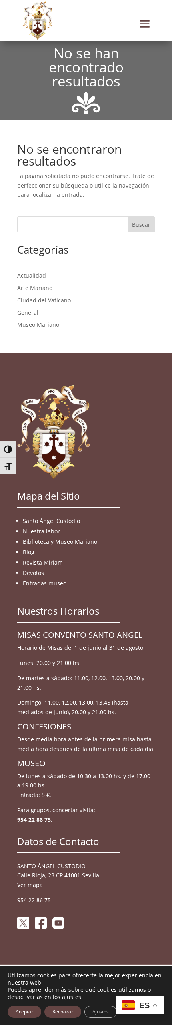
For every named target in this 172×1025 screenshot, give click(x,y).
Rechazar (62, 1011)
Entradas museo (44, 583)
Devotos (33, 573)
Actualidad (31, 275)
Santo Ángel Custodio (51, 521)
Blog (28, 552)
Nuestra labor (41, 531)
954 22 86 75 (34, 819)
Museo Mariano (38, 324)
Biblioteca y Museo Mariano (60, 541)
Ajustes (100, 1011)
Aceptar (24, 1011)
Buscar (141, 224)
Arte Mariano (34, 288)
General (27, 312)
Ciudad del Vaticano (44, 300)
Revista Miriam (43, 562)
